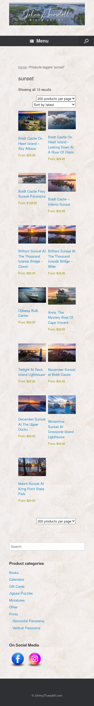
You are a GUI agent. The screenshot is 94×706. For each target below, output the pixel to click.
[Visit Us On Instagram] (34, 667)
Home (22, 67)
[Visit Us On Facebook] (17, 667)
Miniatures (17, 600)
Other (13, 606)
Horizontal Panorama (28, 620)
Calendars (16, 579)
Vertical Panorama (26, 627)
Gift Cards (17, 586)
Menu (42, 40)
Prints (13, 614)
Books (14, 572)
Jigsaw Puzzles (21, 593)
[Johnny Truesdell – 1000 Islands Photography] (47, 14)
